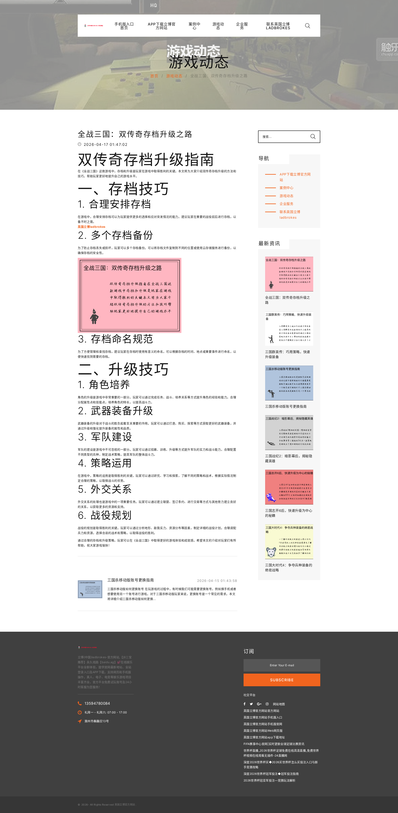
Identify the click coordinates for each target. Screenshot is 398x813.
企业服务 (242, 26)
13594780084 (97, 703)
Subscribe (282, 680)
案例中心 (194, 26)
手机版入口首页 (124, 26)
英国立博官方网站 (125, 804)
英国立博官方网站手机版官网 (263, 724)
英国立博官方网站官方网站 (261, 710)
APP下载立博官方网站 (162, 26)
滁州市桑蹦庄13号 (97, 721)
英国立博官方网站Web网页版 (263, 730)
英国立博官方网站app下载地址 (264, 737)
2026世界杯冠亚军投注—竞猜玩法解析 (270, 780)
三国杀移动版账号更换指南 (130, 580)
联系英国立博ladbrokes (278, 26)
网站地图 (279, 704)
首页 (154, 76)
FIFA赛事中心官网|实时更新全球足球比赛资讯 (274, 744)
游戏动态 (218, 26)
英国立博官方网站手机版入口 (263, 717)
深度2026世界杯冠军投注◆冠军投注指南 (271, 773)
